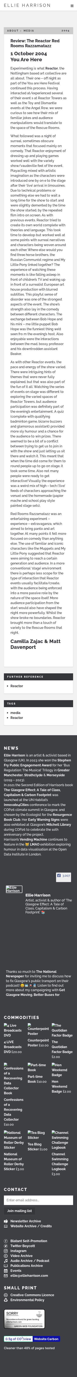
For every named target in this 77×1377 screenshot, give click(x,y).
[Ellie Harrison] (14, 889)
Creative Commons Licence (32, 1295)
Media (29, 30)
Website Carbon (46, 1339)
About (13, 30)
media (15, 713)
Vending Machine (33, 839)
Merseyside (56, 775)
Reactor (51, 68)
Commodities (21, 1017)
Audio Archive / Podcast (29, 1261)
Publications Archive (26, 1266)
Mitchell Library (58, 825)
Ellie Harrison (27, 5)
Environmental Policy (27, 1300)
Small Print (20, 1287)
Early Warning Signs (44, 820)
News (11, 748)
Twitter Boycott (22, 1246)
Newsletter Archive (25, 1221)
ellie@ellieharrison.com (29, 1276)
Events (15, 1271)
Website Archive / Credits (31, 1226)
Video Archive (21, 1256)
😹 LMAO (32, 844)
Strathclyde (33, 775)
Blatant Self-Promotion (28, 1241)
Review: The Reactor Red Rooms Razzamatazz (35, 43)
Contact (15, 1189)
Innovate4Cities (16, 805)
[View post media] (38, 948)
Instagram (18, 1251)
